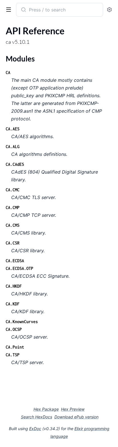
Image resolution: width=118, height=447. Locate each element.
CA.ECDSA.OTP (19, 268)
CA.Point (15, 347)
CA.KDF (12, 303)
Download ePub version (76, 416)
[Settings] (109, 10)
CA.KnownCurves (22, 321)
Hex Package (46, 409)
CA (8, 72)
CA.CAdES (15, 164)
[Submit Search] (23, 10)
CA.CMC (12, 189)
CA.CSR (12, 243)
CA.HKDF (14, 286)
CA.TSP (12, 354)
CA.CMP (12, 207)
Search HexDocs (36, 417)
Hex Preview (72, 409)
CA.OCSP (14, 329)
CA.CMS (12, 225)
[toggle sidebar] (7, 9)
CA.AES (12, 128)
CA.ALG (12, 146)
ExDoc (35, 428)
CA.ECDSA (15, 260)
